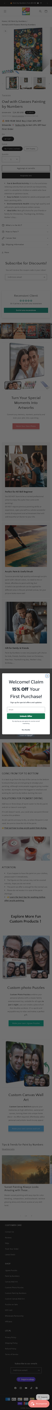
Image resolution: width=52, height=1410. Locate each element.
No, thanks (26, 729)
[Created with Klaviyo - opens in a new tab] (26, 735)
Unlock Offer (26, 716)
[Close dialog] (47, 676)
